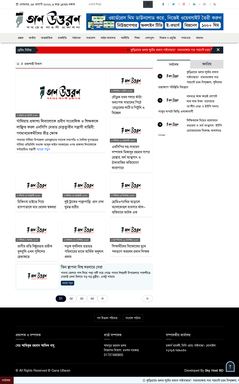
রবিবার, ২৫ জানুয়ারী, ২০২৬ (29, 195)
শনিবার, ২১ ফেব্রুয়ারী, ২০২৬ (124, 140)
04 (92, 299)
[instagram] (184, 4)
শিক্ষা (137, 38)
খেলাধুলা (149, 38)
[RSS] (215, 4)
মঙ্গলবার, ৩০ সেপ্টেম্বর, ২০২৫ (77, 240)
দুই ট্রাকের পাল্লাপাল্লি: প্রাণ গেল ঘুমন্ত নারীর (84, 205)
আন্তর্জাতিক (46, 38)
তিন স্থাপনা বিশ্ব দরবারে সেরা (82, 267)
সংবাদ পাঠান (133, 318)
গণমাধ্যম (186, 38)
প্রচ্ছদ (20, 38)
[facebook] (163, 4)
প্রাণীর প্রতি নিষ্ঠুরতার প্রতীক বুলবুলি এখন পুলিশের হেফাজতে (34, 251)
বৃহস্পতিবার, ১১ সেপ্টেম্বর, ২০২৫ (125, 240)
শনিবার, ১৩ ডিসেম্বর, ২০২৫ (123, 195)
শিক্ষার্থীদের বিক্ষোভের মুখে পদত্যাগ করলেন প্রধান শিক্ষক (130, 249)
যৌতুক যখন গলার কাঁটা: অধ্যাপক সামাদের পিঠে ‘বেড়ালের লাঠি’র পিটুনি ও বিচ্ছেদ (128, 105)
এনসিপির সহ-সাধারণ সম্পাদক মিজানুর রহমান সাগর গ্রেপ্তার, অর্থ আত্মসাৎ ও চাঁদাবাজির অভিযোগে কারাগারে (131, 157)
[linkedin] (194, 4)
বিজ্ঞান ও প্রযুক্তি (168, 38)
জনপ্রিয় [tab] (207, 64)
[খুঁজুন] (148, 4)
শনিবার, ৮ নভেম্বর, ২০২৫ (28, 240)
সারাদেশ (90, 38)
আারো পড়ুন (43, 149)
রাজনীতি (62, 38)
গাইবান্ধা (76, 38)
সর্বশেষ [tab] (173, 64)
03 (81, 299)
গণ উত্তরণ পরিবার (107, 318)
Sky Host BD (214, 371)
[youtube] (205, 4)
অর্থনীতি (125, 38)
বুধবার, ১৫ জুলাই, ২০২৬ (28, 115)
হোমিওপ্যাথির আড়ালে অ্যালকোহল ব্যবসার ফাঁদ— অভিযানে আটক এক (129, 207)
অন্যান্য (199, 38)
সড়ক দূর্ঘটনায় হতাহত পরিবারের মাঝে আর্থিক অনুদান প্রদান (84, 251)
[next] (103, 298)
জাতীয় (32, 38)
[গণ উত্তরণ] (49, 20)
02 (71, 299)
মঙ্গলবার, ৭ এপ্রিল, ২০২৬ (122, 90)
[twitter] (174, 4)
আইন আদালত (108, 38)
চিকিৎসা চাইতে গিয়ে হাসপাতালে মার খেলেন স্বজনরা (36, 205)
